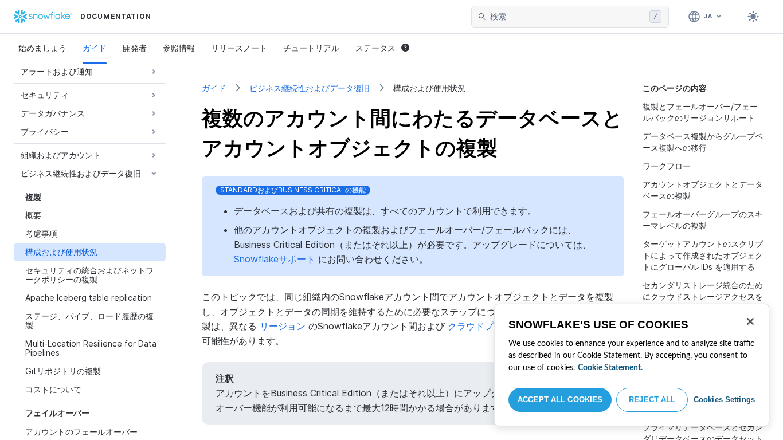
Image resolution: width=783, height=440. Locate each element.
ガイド (95, 48)
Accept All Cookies (560, 399)
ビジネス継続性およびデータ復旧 (309, 88)
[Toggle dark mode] (753, 16)
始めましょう (42, 48)
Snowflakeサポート (274, 259)
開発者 (135, 48)
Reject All (652, 399)
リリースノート (239, 48)
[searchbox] (567, 16)
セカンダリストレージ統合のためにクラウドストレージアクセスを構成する (703, 296)
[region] (631, 365)
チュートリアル (311, 48)
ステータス (375, 48)
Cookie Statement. (610, 368)
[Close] (750, 321)
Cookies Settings (724, 399)
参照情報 (179, 48)
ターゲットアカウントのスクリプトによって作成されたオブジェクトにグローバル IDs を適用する (703, 255)
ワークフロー (667, 166)
